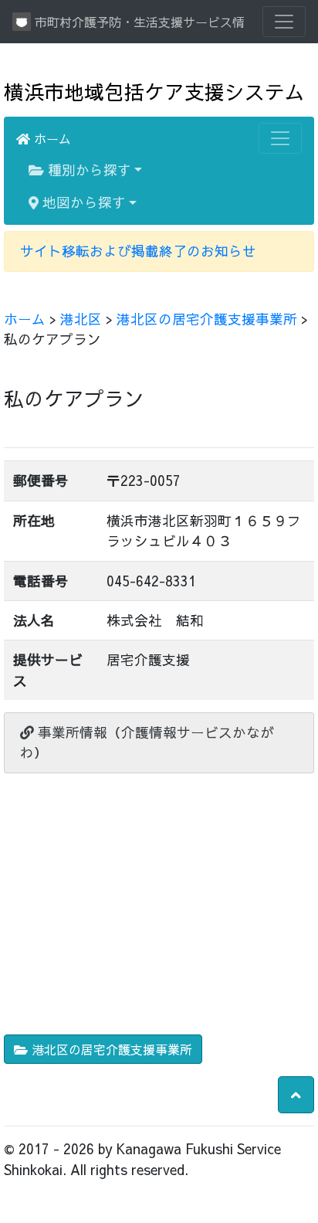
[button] (296, 1094)
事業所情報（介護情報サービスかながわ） (147, 742)
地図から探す (82, 202)
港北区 (81, 318)
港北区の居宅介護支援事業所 (207, 318)
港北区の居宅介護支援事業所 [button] (110, 1049)
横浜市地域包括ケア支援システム (154, 91)
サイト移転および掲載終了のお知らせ (138, 250)
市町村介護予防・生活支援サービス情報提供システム (137, 21)
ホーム (50, 138)
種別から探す (87, 169)
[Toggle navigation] (284, 21)
